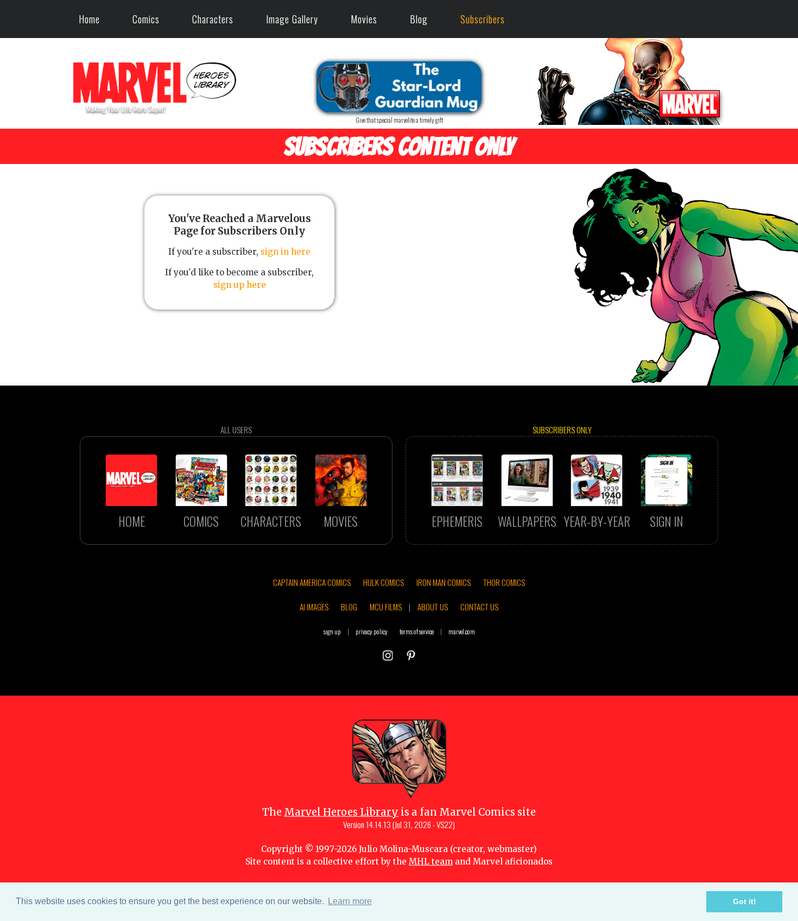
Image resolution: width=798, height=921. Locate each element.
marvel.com (461, 631)
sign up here (239, 285)
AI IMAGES (314, 607)
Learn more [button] (350, 901)
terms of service (417, 631)
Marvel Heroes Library (341, 812)
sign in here (286, 252)
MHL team (431, 861)
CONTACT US (479, 607)
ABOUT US (432, 607)
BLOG (349, 607)
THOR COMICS (504, 582)
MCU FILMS (386, 607)
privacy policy (372, 631)
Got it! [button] (744, 901)
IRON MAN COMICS (443, 582)
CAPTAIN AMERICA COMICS (312, 582)
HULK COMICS (383, 582)
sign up (332, 631)
